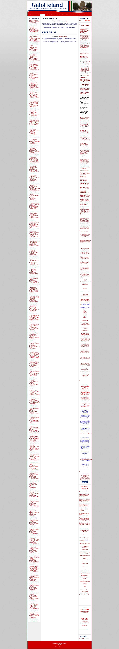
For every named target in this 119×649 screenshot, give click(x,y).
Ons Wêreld (72, 15)
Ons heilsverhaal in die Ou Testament (85, 556)
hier (81, 54)
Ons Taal (58, 15)
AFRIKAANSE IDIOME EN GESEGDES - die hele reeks (85, 624)
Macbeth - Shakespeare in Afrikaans (84, 577)
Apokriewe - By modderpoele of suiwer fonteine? (84, 568)
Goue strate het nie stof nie (85, 581)
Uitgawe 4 (85, 312)
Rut (84, 588)
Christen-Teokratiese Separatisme (84, 547)
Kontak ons (57, 646)
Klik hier (81, 512)
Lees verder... (84, 482)
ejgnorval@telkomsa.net (85, 33)
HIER (88, 92)
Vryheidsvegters (83, 168)
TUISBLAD (31, 15)
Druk (42, 34)
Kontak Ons (78, 15)
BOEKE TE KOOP (85, 474)
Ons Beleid (37, 15)
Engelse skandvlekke (85, 593)
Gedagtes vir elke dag (63, 21)
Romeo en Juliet (85, 563)
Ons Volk (47, 15)
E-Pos (45, 34)
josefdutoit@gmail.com (85, 403)
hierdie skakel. (84, 51)
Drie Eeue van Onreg (84, 589)
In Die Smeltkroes (83, 204)
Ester (85, 565)
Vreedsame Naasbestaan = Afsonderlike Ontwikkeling (85, 551)
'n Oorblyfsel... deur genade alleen (85, 544)
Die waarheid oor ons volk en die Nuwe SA (85, 538)
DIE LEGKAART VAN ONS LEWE (85, 327)
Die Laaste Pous (85, 584)
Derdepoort (85, 583)
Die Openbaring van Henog (85, 573)
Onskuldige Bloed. (84, 184)
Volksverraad (82, 540)
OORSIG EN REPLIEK (85, 304)
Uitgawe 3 (85, 311)
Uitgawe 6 (85, 314)
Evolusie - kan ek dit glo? (84, 560)
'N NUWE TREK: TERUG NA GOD (85, 407)
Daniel (84, 558)
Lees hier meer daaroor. (84, 156)
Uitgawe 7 (85, 316)
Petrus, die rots (84, 561)
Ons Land (42, 15)
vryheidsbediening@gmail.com (86, 433)
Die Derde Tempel (84, 575)
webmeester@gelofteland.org (85, 240)
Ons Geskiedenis (65, 15)
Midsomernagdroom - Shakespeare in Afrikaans (84, 571)
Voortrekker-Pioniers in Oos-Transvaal (84, 595)
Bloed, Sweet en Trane (84, 228)
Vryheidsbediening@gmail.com (86, 281)
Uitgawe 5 (85, 313)
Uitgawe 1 (85, 309)
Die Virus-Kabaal (86, 15)
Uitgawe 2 (85, 310)
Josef (85, 586)
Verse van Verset (85, 549)
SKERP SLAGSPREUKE (85, 612)
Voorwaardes (62, 646)
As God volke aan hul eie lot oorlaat (84, 535)
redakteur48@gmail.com (85, 300)
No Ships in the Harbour (84, 553)
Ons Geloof (53, 15)
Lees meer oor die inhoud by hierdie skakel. (85, 140)
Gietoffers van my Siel (85, 466)
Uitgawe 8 (85, 317)
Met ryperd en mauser (85, 579)
